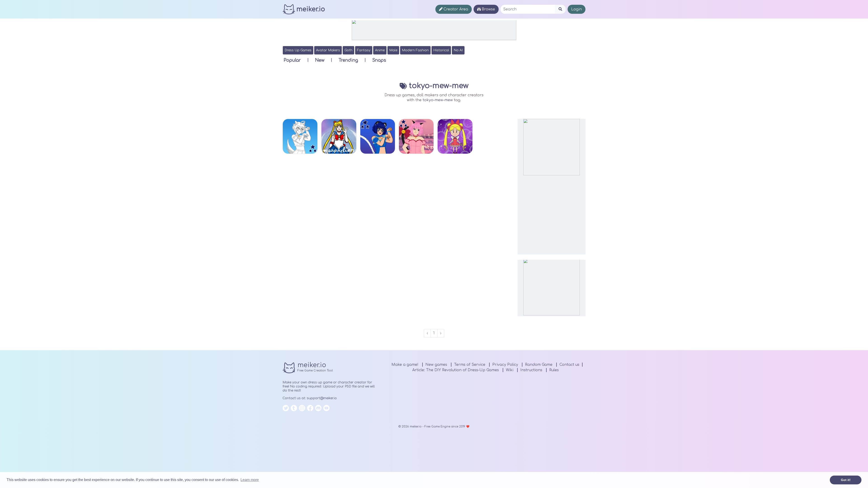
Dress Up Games (298, 50)
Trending (348, 60)
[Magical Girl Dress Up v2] (416, 136)
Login (576, 9)
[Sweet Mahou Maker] (377, 136)
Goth (348, 50)
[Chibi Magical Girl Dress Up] (455, 136)
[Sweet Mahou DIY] (300, 136)
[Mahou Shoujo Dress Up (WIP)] (338, 136)
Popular (292, 60)
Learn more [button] (250, 480)
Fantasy (363, 50)
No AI (458, 50)
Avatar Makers (328, 50)
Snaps (379, 60)
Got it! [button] (846, 480)
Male (393, 50)
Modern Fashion (415, 50)
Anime (380, 50)
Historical (441, 50)
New (319, 60)
